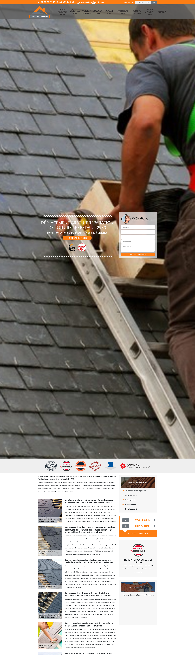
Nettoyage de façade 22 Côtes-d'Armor (109, 11)
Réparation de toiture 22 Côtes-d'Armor (75, 11)
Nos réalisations (77, 238)
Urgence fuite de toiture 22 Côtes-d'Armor (86, 11)
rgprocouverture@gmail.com (90, 2)
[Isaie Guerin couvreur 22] (39, 11)
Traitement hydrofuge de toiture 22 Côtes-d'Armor (150, 12)
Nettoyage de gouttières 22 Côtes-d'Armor (137, 11)
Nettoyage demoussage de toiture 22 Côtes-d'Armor (62, 12)
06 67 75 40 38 (66, 2)
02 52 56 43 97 (47, 2)
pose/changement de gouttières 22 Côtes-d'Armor (123, 11)
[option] (97, 262)
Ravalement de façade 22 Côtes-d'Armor (98, 11)
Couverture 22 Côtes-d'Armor (162, 12)
